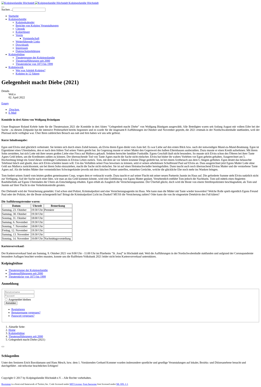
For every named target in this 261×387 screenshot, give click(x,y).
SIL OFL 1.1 (122, 384)
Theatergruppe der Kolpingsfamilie (35, 57)
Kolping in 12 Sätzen (27, 73)
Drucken (14, 109)
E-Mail (12, 112)
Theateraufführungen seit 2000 (33, 60)
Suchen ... (7, 9)
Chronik (20, 28)
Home (12, 329)
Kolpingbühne (17, 54)
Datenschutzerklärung (28, 51)
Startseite (14, 15)
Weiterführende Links (28, 41)
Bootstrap (6, 384)
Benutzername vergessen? (25, 312)
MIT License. (76, 384)
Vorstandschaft (31, 38)
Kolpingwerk (16, 67)
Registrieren (18, 309)
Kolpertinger (23, 31)
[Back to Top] (2, 346)
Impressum (22, 47)
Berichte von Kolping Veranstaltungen (37, 25)
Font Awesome (90, 384)
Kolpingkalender (25, 22)
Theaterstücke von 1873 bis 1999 (34, 63)
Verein (19, 35)
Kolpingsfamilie (17, 19)
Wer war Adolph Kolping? (30, 70)
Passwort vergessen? (22, 315)
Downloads (22, 44)
